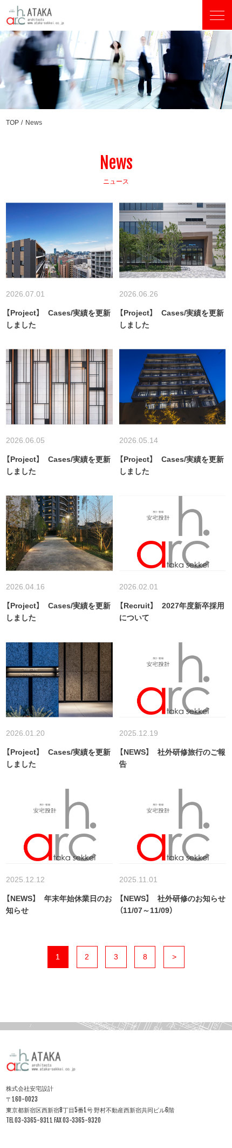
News (33, 122)
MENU (217, 19)
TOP (12, 122)
